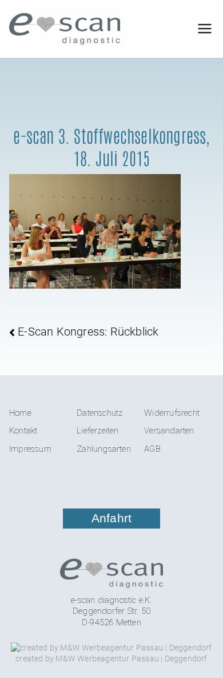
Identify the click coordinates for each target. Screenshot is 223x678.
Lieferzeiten (97, 430)
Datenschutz (99, 413)
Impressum (30, 449)
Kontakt (23, 430)
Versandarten (169, 430)
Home (20, 413)
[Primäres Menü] (205, 29)
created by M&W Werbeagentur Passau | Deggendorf (111, 658)
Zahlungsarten (104, 449)
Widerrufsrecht (172, 413)
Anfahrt (111, 518)
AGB (152, 449)
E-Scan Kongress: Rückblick (88, 331)
